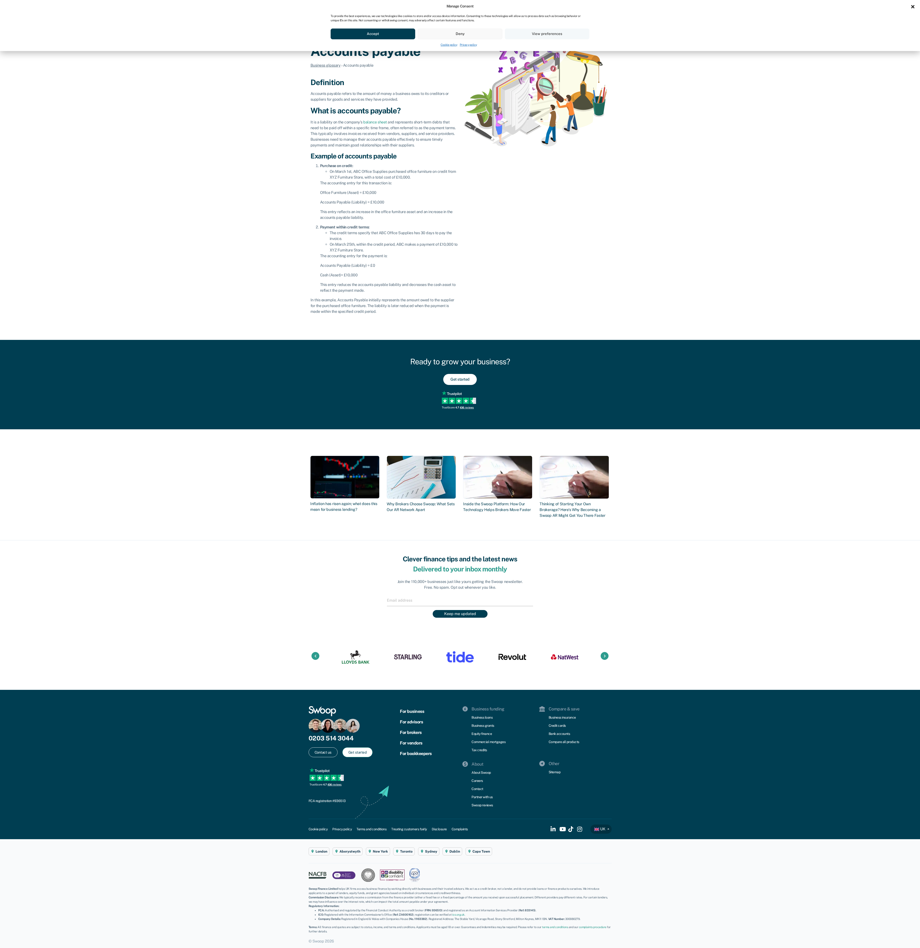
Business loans (482, 717)
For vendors (411, 742)
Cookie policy (449, 45)
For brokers (411, 732)
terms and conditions (555, 927)
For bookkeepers (416, 753)
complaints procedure (592, 927)
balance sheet (375, 122)
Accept (373, 34)
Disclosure (439, 829)
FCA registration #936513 (327, 801)
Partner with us (482, 797)
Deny (460, 34)
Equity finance (482, 734)
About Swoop (481, 772)
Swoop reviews (482, 805)
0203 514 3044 (331, 738)
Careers (477, 781)
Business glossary (325, 65)
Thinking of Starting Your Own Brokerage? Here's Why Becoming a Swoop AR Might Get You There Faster (572, 510)
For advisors (411, 721)
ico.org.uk (458, 914)
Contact (477, 789)
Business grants (483, 725)
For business (412, 711)
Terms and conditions (371, 829)
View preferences (547, 34)
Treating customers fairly (409, 829)
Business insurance (562, 717)
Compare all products (564, 742)
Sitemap (555, 772)
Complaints (460, 829)
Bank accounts (559, 734)
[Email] (460, 600)
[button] (912, 6)
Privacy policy (468, 45)
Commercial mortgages (489, 742)
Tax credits (479, 750)
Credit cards (557, 725)
